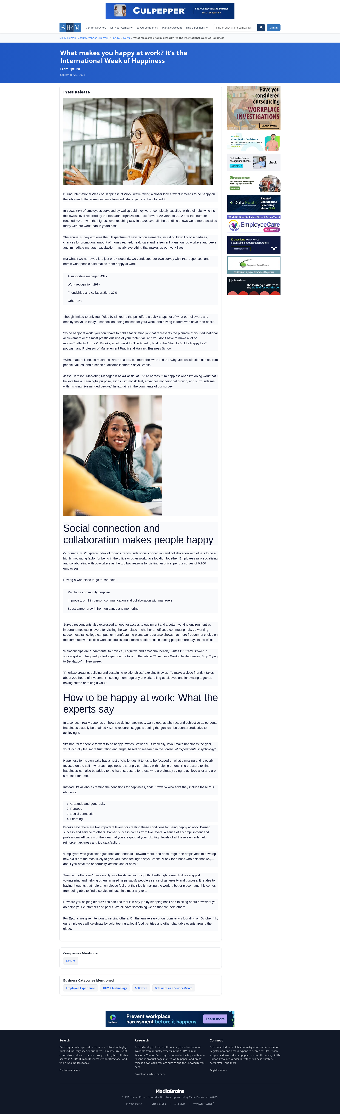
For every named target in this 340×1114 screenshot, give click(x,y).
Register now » (218, 1070)
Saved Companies (147, 27)
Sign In (274, 27)
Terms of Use (158, 1103)
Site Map (179, 1103)
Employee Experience (80, 988)
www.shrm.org (202, 1103)
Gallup (125, 210)
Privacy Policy (134, 1103)
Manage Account (172, 27)
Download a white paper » (150, 1074)
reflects (80, 343)
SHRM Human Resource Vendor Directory (84, 38)
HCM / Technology (115, 988)
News (126, 38)
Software (141, 988)
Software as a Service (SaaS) (173, 988)
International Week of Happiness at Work (102, 194)
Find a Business (195, 27)
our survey (165, 386)
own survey (166, 259)
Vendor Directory (96, 27)
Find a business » (70, 1070)
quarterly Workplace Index (87, 553)
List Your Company (121, 27)
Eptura (116, 38)
